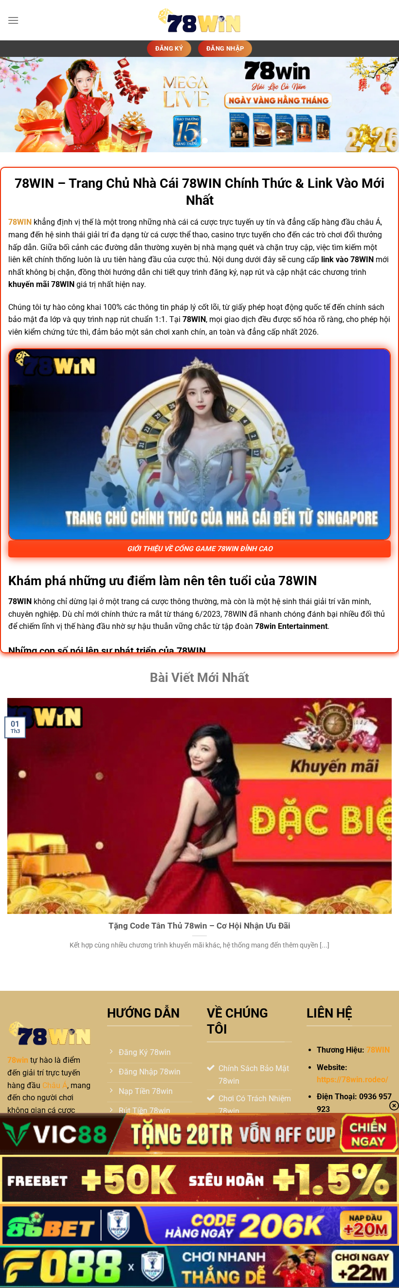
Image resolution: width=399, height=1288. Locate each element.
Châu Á (54, 1085)
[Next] (378, 104)
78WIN (378, 1050)
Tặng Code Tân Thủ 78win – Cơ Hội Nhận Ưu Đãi (199, 925)
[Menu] (13, 20)
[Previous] (20, 104)
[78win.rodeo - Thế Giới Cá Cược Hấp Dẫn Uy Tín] (199, 20)
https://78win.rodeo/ (352, 1079)
